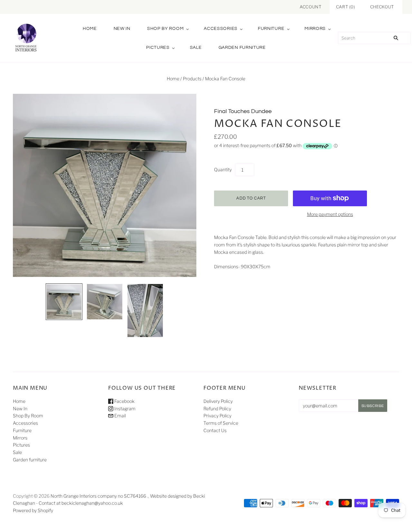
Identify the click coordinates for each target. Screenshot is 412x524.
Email (119, 415)
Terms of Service (220, 423)
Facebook (124, 401)
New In (122, 28)
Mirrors (315, 28)
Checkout (382, 6)
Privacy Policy (217, 415)
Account (311, 6)
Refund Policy (217, 408)
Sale (196, 47)
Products (192, 78)
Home (90, 28)
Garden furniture (242, 47)
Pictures (158, 47)
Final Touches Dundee (243, 111)
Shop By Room (165, 28)
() (345, 6)
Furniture (271, 28)
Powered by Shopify (33, 510)
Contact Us (215, 430)
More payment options (330, 214)
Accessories (221, 28)
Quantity (223, 169)
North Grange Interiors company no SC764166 (98, 496)
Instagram (124, 408)
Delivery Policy (218, 401)
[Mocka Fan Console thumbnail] (64, 301)
